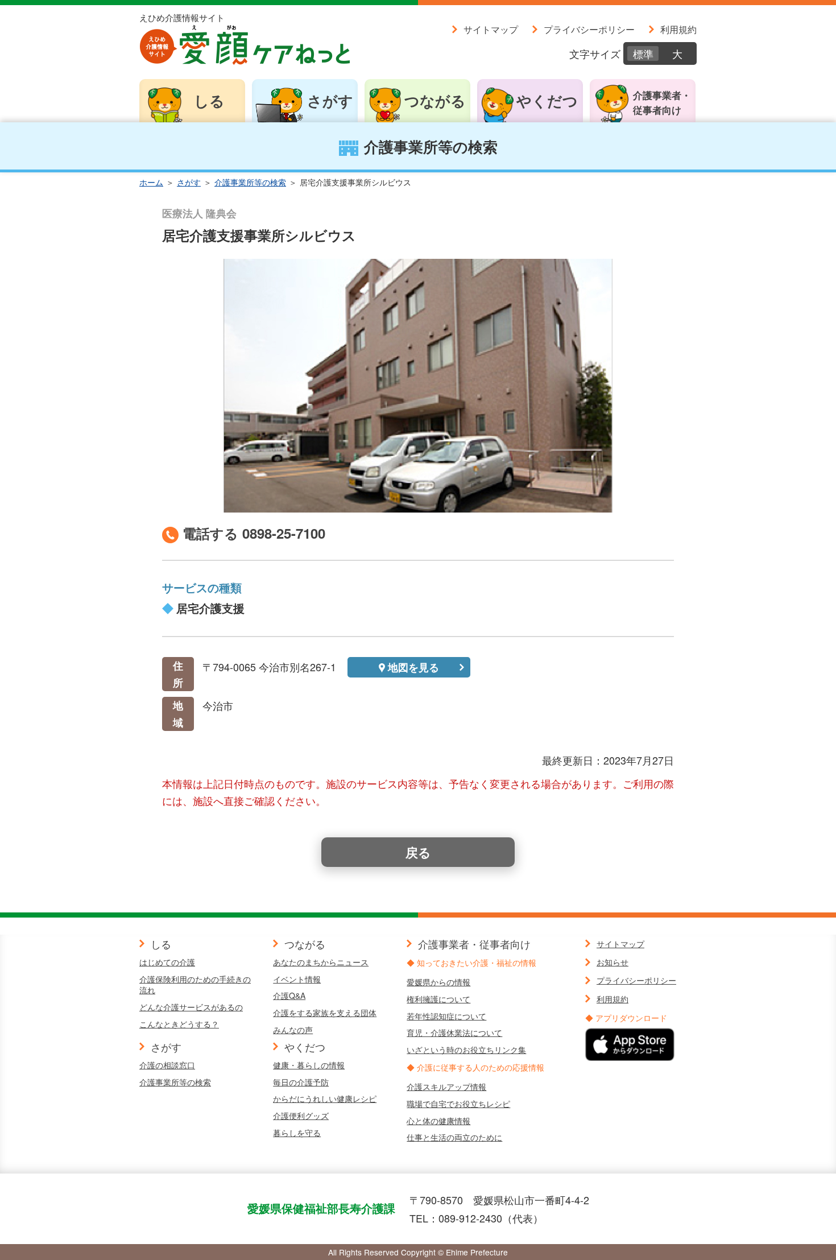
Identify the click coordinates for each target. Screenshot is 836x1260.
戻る (418, 852)
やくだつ (547, 100)
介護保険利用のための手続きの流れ (195, 984)
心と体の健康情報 (438, 1120)
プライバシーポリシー (589, 29)
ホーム (151, 182)
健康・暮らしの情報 (309, 1065)
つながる (435, 100)
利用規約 (678, 29)
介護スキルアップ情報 (446, 1086)
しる (209, 100)
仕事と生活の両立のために (454, 1137)
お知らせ (612, 962)
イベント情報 (297, 979)
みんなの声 (293, 1029)
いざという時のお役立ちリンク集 (466, 1049)
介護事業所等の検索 (250, 182)
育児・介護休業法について (454, 1032)
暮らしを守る (297, 1132)
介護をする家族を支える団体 (324, 1012)
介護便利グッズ (301, 1115)
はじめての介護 (167, 962)
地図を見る (413, 667)
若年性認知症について (446, 1016)
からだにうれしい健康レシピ (324, 1098)
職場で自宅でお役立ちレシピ (458, 1103)
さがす (330, 100)
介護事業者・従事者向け (662, 102)
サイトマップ (490, 29)
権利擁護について (438, 999)
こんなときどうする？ (179, 1024)
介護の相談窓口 (167, 1065)
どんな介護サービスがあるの (191, 1007)
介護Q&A (289, 995)
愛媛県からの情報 (438, 982)
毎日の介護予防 (301, 1082)
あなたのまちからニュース (321, 962)
